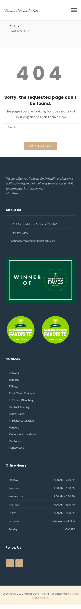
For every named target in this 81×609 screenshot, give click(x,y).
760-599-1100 (19, 232)
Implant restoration (21, 420)
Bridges (14, 379)
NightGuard (16, 413)
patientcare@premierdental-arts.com (33, 240)
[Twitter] (17, 41)
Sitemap (74, 593)
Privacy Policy (41, 597)
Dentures (15, 441)
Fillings (13, 386)
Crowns (14, 373)
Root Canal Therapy (22, 393)
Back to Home (40, 145)
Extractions (16, 447)
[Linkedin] (24, 41)
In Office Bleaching (21, 400)
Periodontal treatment (23, 434)
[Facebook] (10, 41)
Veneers (14, 427)
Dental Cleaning (19, 407)
